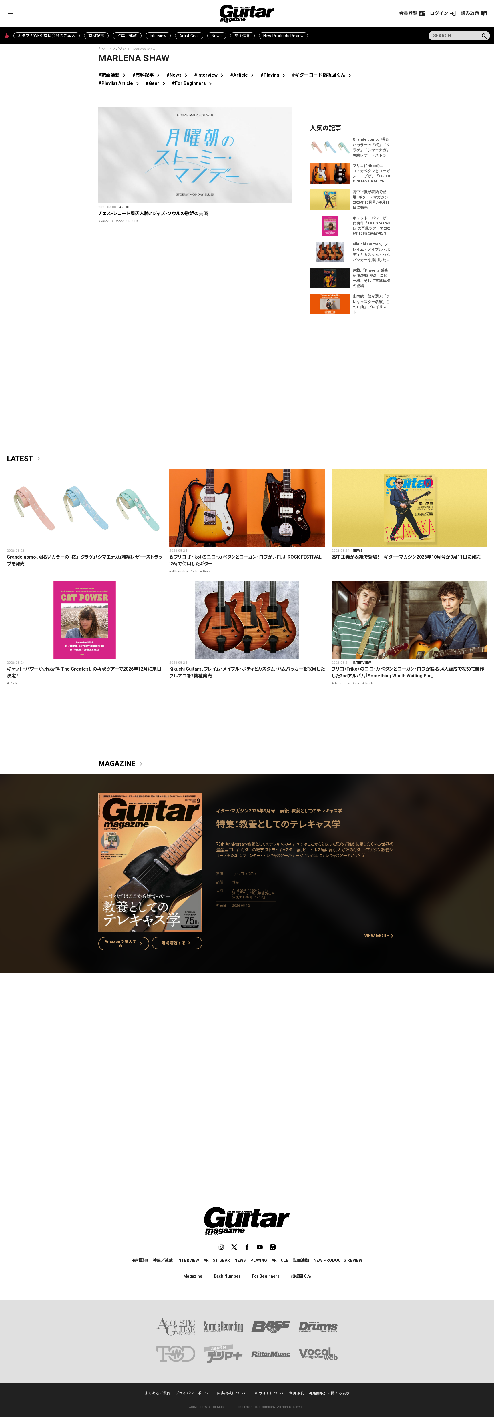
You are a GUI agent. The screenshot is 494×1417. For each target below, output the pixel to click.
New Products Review (283, 35)
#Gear (156, 83)
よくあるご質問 (158, 1393)
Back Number (227, 1276)
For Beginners (266, 1276)
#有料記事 (147, 75)
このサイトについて (268, 1393)
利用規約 (296, 1393)
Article (126, 207)
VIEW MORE (380, 936)
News (217, 35)
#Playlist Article (119, 83)
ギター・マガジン (112, 49)
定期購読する (177, 943)
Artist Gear (189, 35)
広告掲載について (232, 1393)
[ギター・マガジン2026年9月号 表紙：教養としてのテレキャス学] (150, 928)
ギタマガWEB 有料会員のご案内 (46, 35)
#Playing (273, 75)
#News (178, 75)
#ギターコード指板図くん (322, 75)
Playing (258, 1260)
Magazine (121, 764)
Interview (158, 35)
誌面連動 (242, 35)
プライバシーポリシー (193, 1393)
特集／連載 (127, 35)
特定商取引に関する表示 (329, 1393)
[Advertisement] (247, 1050)
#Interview (210, 75)
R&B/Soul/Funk (126, 221)
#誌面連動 (113, 75)
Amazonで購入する (124, 943)
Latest (24, 459)
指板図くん (301, 1276)
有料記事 (96, 35)
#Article (243, 75)
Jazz (105, 221)
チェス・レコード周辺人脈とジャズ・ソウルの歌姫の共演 (153, 213)
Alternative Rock (184, 571)
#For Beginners (193, 83)
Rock (206, 571)
